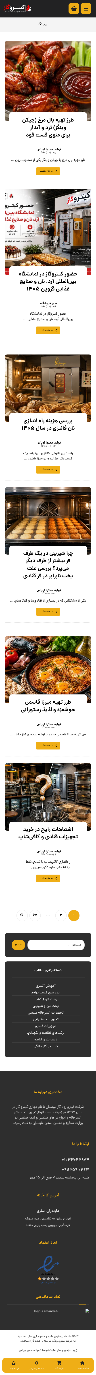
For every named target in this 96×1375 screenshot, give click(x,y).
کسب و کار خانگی (46, 1046)
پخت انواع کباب (46, 999)
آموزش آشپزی (46, 986)
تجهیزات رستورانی (45, 1019)
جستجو (18, 945)
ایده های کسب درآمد (46, 992)
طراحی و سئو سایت (60, 1350)
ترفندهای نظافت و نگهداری (46, 1033)
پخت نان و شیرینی (46, 1006)
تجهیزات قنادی (45, 1026)
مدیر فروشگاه (48, 303)
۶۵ (35, 915)
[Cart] (76, 8)
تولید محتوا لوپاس (49, 149)
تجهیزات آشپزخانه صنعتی (46, 1013)
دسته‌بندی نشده (45, 1039)
